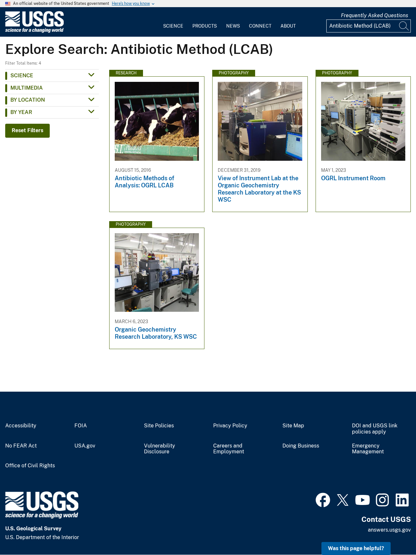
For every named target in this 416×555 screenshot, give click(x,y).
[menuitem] (173, 22)
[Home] (34, 31)
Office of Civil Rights (30, 466)
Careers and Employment (228, 449)
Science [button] (21, 75)
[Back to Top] (392, 531)
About (288, 26)
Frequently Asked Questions (374, 15)
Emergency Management (368, 449)
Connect (260, 26)
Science (173, 26)
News (233, 26)
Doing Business (300, 446)
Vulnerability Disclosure (159, 449)
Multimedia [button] (26, 88)
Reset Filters (27, 130)
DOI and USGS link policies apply (374, 429)
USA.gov (84, 446)
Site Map (293, 426)
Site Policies (159, 426)
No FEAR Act (21, 446)
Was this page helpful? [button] (356, 548)
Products (204, 26)
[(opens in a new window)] (323, 499)
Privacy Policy (230, 426)
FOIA (80, 426)
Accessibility (20, 426)
